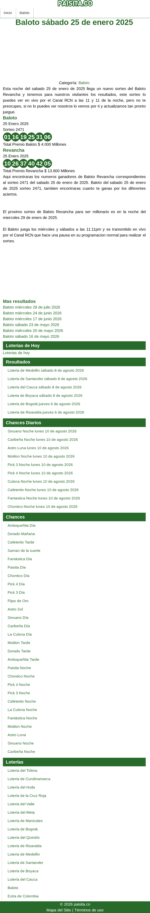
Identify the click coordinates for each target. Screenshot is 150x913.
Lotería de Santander (25, 863)
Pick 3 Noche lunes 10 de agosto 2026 (40, 465)
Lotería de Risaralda (25, 846)
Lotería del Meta (21, 812)
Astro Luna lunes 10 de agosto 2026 (38, 448)
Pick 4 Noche (19, 685)
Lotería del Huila (21, 787)
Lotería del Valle (21, 804)
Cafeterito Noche (22, 701)
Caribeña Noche (21, 752)
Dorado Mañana (21, 534)
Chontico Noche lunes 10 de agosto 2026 (43, 507)
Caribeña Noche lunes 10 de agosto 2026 (43, 440)
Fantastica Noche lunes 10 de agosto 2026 (44, 498)
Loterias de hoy (16, 353)
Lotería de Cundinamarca (29, 779)
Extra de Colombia (23, 896)
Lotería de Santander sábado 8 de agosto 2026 (47, 379)
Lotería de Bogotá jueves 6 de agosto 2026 (44, 404)
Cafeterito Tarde (21, 542)
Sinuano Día (18, 618)
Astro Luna (17, 735)
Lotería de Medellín (24, 854)
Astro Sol (15, 609)
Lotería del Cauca (23, 879)
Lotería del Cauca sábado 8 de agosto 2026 (45, 387)
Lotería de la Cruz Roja (27, 796)
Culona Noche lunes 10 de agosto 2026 (41, 481)
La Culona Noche (22, 710)
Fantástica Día (20, 559)
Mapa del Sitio (58, 910)
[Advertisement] (74, 52)
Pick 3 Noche (19, 693)
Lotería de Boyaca (23, 871)
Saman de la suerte (24, 551)
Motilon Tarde (19, 643)
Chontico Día (18, 576)
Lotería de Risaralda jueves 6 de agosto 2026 (46, 412)
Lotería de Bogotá (23, 829)
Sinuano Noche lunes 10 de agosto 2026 (42, 431)
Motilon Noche (20, 726)
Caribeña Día (19, 626)
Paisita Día (17, 567)
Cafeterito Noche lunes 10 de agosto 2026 (43, 490)
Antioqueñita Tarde (23, 659)
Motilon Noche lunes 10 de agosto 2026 (41, 456)
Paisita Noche (19, 668)
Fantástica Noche (22, 718)
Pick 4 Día (16, 584)
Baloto (24, 13)
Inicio (8, 13)
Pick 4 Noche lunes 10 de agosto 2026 (40, 473)
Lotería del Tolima (22, 770)
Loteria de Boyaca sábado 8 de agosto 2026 (45, 395)
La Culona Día (20, 634)
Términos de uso (89, 910)
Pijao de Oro (18, 601)
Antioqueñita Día (22, 525)
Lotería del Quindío (24, 837)
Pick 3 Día (16, 592)
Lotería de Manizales (25, 821)
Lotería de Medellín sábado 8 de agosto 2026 (46, 370)
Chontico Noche (21, 676)
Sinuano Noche (21, 743)
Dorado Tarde (19, 651)
